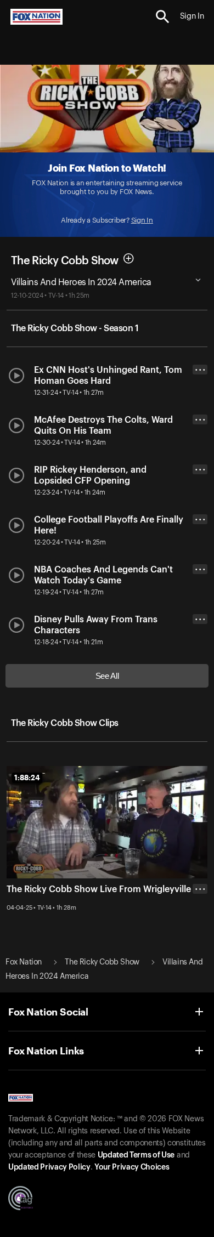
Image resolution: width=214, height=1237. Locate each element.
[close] (200, 933)
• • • (200, 370)
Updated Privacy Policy (49, 1167)
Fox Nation (23, 962)
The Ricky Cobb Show (65, 261)
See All (107, 675)
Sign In (142, 220)
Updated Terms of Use (136, 1155)
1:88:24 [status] (27, 777)
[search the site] (163, 17)
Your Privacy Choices (131, 1167)
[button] (163, 17)
